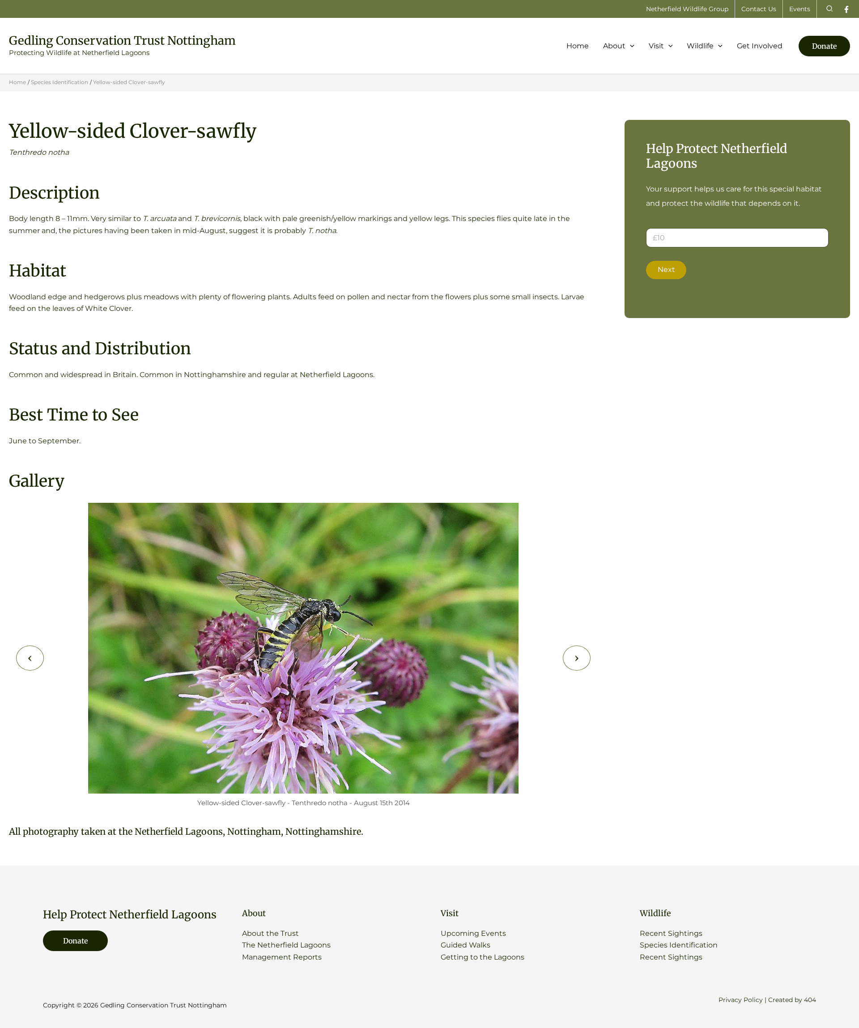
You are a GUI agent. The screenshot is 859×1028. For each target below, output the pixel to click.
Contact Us (758, 9)
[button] (830, 9)
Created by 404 (792, 1000)
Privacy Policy (741, 1000)
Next (666, 269)
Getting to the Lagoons (482, 957)
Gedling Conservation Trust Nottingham (122, 40)
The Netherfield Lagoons (286, 945)
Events (799, 9)
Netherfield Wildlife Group (687, 9)
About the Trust (270, 933)
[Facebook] (846, 9)
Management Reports (282, 957)
